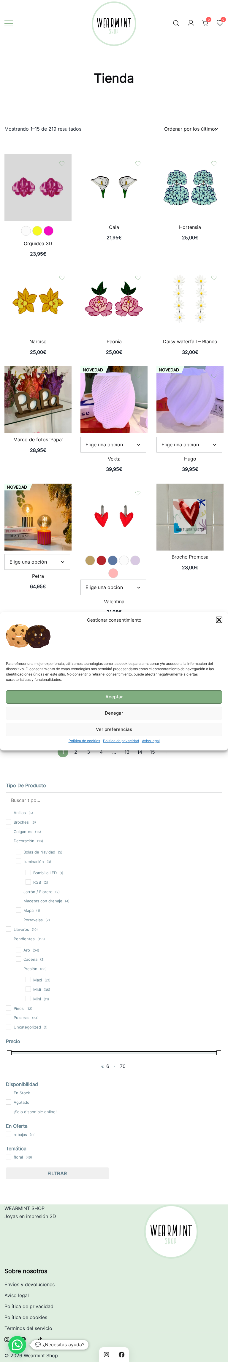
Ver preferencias (114, 729)
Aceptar (114, 697)
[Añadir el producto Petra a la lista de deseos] (62, 493)
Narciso (38, 341)
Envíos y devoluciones (29, 1284)
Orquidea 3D (38, 243)
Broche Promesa (190, 557)
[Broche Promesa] (190, 487)
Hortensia (190, 227)
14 (139, 752)
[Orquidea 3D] (38, 158)
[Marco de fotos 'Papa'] (38, 370)
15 (152, 752)
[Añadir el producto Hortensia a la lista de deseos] (214, 163)
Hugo (190, 459)
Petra (38, 576)
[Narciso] (38, 272)
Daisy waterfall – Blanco (190, 341)
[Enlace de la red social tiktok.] (40, 1339)
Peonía (114, 341)
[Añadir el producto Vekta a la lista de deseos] (138, 376)
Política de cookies (84, 741)
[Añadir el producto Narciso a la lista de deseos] (62, 278)
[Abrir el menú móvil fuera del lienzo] (8, 23)
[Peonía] (114, 272)
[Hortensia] (190, 158)
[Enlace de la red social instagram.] (6, 1339)
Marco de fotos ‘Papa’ (38, 439)
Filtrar (57, 1173)
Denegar (114, 713)
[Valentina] (114, 487)
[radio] (26, 231)
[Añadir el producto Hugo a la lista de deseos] (214, 376)
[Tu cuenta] (190, 23)
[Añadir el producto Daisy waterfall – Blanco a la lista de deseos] (214, 278)
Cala (114, 227)
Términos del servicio (28, 1328)
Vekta (114, 459)
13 (126, 752)
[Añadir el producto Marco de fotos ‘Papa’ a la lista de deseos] (62, 376)
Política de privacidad (121, 741)
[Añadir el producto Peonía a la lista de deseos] (138, 278)
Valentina (114, 601)
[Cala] (114, 158)
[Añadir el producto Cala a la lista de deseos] (138, 163)
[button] (219, 620)
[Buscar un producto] (176, 23)
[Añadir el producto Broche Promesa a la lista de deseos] (214, 493)
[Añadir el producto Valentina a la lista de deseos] (138, 493)
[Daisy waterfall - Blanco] (190, 272)
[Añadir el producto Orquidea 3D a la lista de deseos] (62, 163)
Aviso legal (151, 741)
